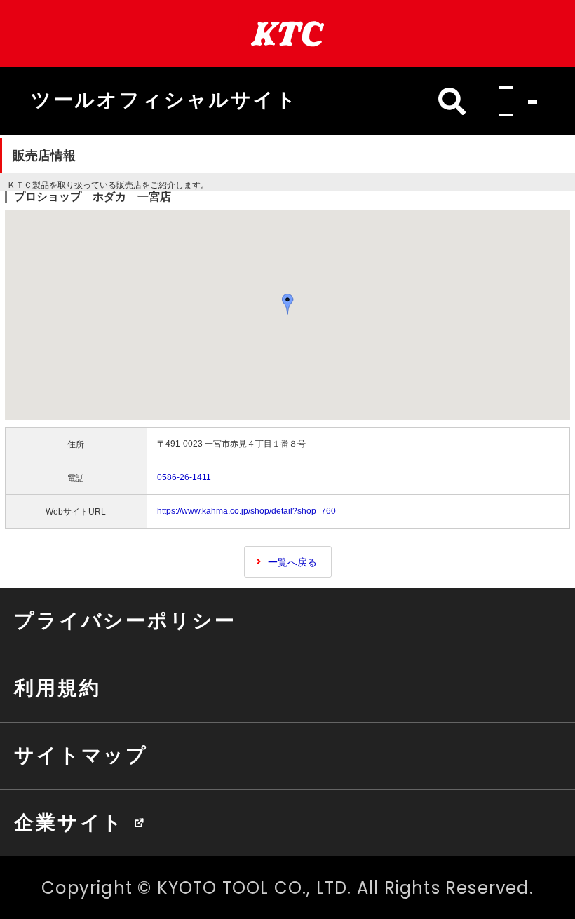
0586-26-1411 (184, 477)
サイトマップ (81, 755)
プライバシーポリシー (125, 620)
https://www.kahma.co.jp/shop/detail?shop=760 (246, 511)
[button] (513, 101)
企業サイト (69, 822)
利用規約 (57, 687)
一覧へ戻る (292, 562)
